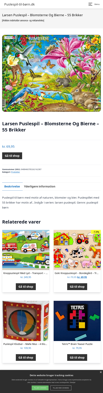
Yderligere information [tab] (39, 186)
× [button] (101, 372)
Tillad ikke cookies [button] (61, 388)
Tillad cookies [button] (40, 388)
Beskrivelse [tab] (12, 186)
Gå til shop (12, 156)
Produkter (15, 172)
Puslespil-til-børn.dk (19, 4)
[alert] (51, 381)
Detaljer (72, 382)
